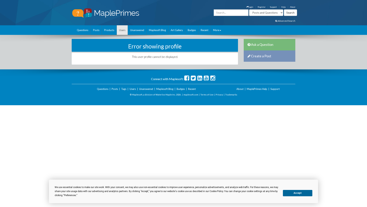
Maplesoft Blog (157, 30)
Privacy (219, 94)
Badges (192, 30)
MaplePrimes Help (257, 88)
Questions (82, 30)
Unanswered (137, 30)
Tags (123, 88)
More (216, 30)
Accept (298, 193)
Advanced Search (286, 21)
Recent (204, 30)
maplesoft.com (191, 94)
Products (109, 30)
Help (283, 7)
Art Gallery (177, 30)
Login (250, 7)
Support (273, 7)
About (292, 7)
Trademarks (231, 94)
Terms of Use (207, 94)
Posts (96, 30)
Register (262, 7)
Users (122, 30)
